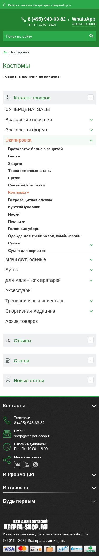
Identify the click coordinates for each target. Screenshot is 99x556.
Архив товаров (21, 321)
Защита (15, 163)
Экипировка (18, 140)
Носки (14, 214)
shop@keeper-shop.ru (32, 436)
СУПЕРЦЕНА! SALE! (27, 109)
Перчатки (17, 221)
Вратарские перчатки (28, 119)
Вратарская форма (26, 129)
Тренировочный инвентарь (34, 300)
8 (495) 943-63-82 (47, 19)
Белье (14, 156)
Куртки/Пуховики (24, 207)
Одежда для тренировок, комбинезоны (44, 236)
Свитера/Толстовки (26, 185)
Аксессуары (18, 290)
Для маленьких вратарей (33, 280)
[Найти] (91, 36)
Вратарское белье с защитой (35, 149)
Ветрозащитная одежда (30, 200)
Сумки (14, 243)
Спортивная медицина (30, 311)
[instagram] (35, 464)
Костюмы (17, 192)
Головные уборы (24, 229)
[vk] (17, 464)
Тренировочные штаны (30, 171)
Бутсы (12, 269)
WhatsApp (83, 19)
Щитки (14, 178)
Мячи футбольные (25, 259)
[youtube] (26, 464)
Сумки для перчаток (27, 250)
